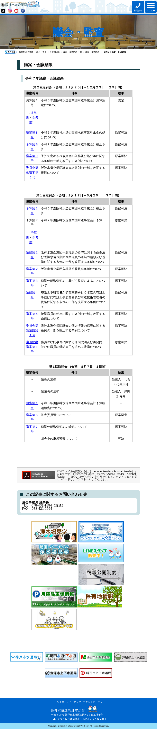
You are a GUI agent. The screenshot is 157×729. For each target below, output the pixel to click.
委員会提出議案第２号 (32, 172)
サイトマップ (73, 702)
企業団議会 (55, 52)
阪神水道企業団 (26, 52)
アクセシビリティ (93, 702)
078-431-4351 (66, 718)
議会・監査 (41, 52)
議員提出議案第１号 (32, 347)
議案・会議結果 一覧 (72, 52)
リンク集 (59, 702)
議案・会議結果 (92, 52)
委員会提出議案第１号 (32, 330)
